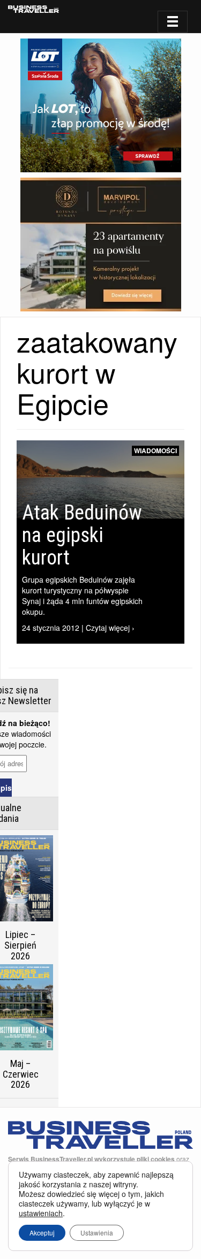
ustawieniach (41, 1213)
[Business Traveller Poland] (33, 9)
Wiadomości (155, 450)
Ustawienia (96, 1232)
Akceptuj (42, 1232)
